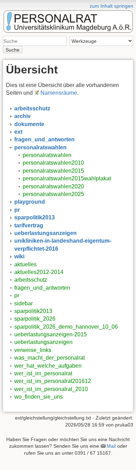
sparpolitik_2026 (34, 319)
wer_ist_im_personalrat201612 (52, 381)
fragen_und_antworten (42, 288)
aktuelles (25, 264)
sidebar (23, 303)
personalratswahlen (47, 155)
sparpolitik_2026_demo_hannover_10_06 (66, 327)
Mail (111, 446)
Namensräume (58, 93)
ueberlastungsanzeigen (43, 342)
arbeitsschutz (30, 280)
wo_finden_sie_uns (38, 397)
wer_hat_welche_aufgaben (48, 366)
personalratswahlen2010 (53, 163)
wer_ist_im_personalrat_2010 (51, 389)
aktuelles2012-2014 (38, 272)
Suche (13, 50)
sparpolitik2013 (33, 311)
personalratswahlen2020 (53, 186)
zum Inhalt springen (111, 6)
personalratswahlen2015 (53, 171)
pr (16, 295)
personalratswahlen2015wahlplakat (67, 178)
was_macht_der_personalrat (49, 358)
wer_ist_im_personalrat (43, 373)
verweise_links (32, 350)
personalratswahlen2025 (53, 194)
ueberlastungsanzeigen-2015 (50, 334)
